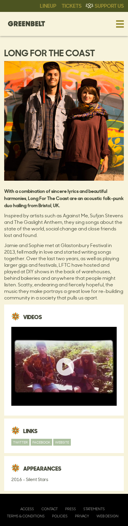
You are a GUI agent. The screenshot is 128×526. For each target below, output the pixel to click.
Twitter (20, 442)
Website (62, 442)
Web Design (107, 516)
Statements (94, 508)
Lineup (48, 5)
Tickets (72, 5)
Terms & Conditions (26, 516)
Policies (60, 516)
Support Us (109, 5)
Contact (49, 508)
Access (27, 508)
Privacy (82, 516)
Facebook (41, 442)
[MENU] (120, 24)
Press (70, 508)
